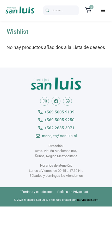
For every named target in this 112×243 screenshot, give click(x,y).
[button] (61, 10)
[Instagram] (44, 101)
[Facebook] (56, 101)
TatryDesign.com (87, 200)
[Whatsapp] (67, 101)
